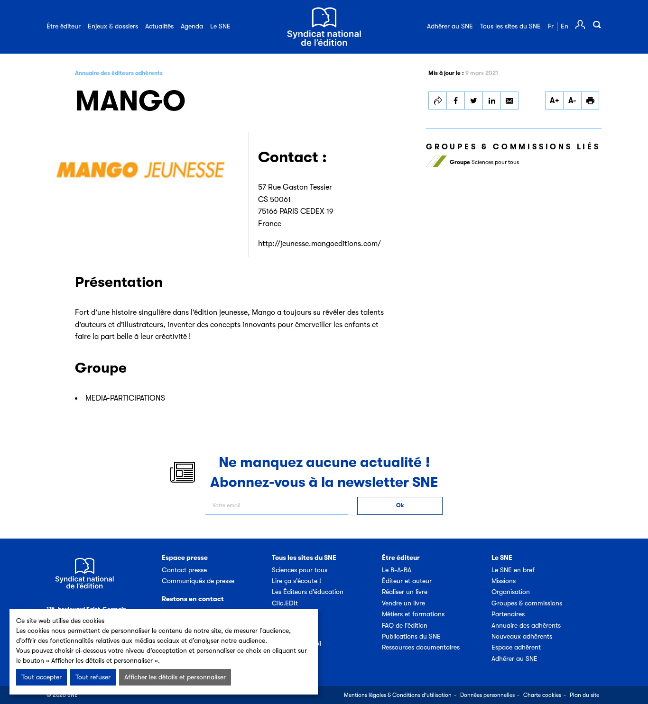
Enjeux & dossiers (113, 26)
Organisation (510, 591)
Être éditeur (63, 26)
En (564, 26)
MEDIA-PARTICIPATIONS (125, 398)
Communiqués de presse (198, 581)
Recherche (597, 24)
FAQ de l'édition (404, 625)
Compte (580, 24)
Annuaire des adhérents (526, 625)
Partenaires (508, 614)
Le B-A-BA (396, 570)
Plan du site (584, 695)
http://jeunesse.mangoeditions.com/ (319, 243)
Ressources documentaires (421, 647)
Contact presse (184, 570)
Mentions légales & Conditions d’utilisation (398, 695)
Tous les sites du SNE (510, 26)
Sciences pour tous (484, 162)
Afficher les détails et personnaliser (175, 677)
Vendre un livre (403, 603)
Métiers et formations (413, 614)
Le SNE (220, 26)
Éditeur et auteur (407, 581)
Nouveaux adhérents (521, 636)
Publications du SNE (411, 636)
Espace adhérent (516, 647)
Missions (503, 581)
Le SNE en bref (513, 570)
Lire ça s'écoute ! (296, 581)
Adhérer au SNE (450, 26)
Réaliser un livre (404, 591)
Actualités (159, 26)
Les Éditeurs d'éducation (307, 591)
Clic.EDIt (285, 603)
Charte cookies (542, 695)
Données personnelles (487, 695)
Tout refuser (93, 677)
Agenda (192, 26)
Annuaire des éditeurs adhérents (119, 73)
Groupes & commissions (526, 603)
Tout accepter (41, 677)
